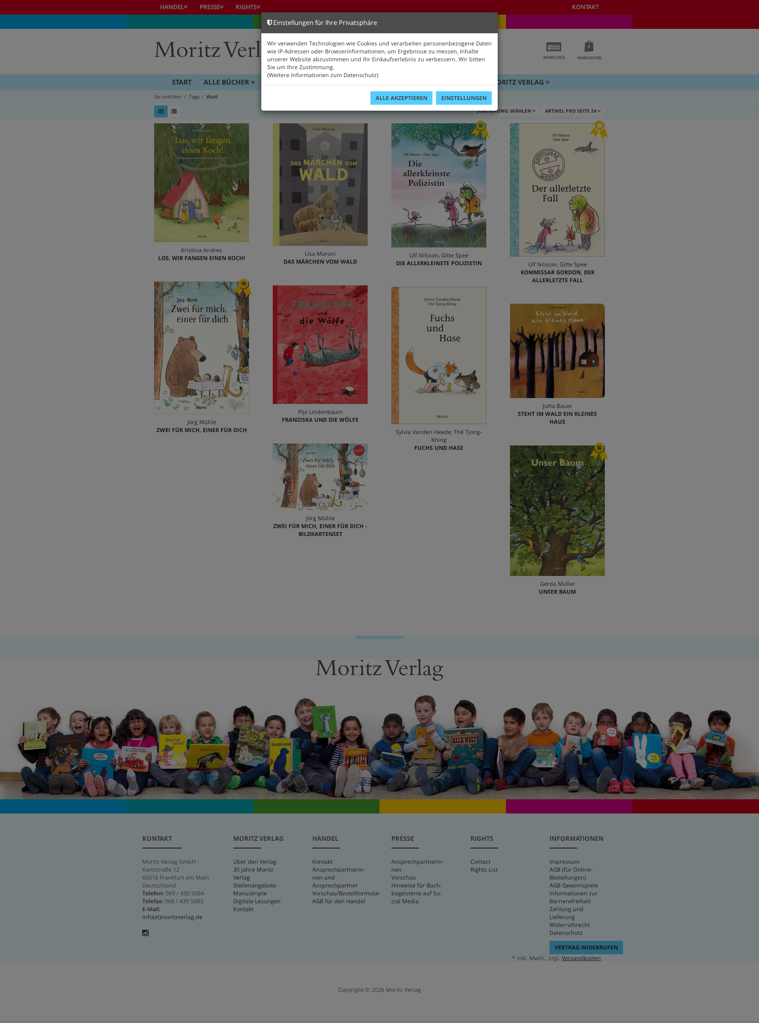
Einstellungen (464, 98)
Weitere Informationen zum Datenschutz (323, 75)
